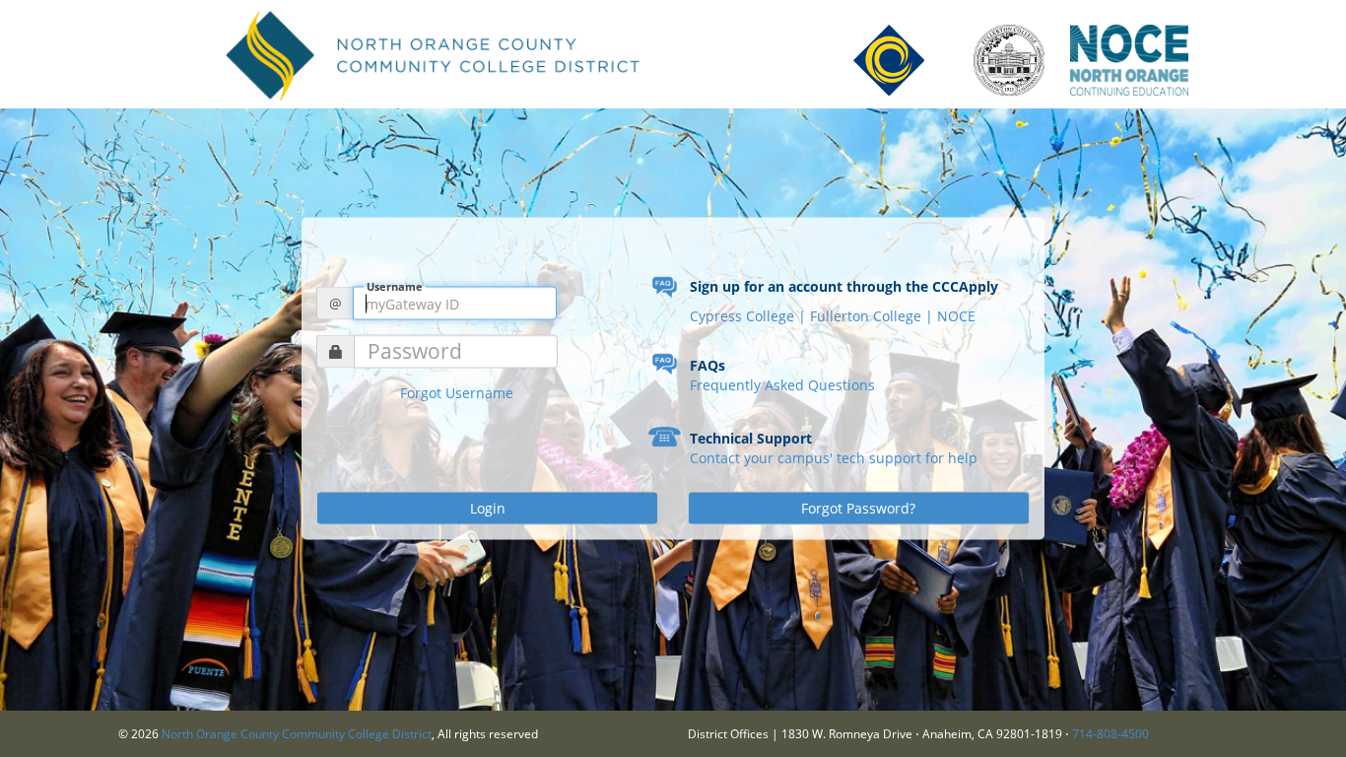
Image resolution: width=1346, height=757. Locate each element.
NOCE (956, 316)
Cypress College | (750, 316)
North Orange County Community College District (297, 733)
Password (415, 351)
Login (487, 508)
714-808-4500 (1110, 733)
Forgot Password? (858, 508)
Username (395, 286)
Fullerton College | (873, 316)
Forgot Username (456, 392)
